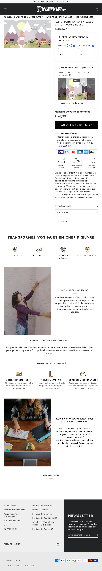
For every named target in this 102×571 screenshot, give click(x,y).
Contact (7, 525)
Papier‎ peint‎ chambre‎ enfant (28, 17)
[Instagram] (58, 544)
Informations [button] (10, 506)
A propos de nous (12, 521)
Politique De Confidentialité (44, 518)
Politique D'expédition (42, 514)
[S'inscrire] (94, 535)
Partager (62, 221)
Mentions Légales (40, 510)
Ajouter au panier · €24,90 (76, 125)
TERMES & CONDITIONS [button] (42, 506)
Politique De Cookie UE (42, 529)
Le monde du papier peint (18, 566)
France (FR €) (12, 560)
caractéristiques (63, 206)
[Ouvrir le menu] (8, 9)
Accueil (8, 17)
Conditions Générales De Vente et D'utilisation (43, 523)
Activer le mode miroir (72, 102)
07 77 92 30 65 (10, 529)
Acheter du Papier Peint (14, 510)
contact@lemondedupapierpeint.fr (74, 440)
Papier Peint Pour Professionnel (11, 515)
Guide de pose (61, 213)
